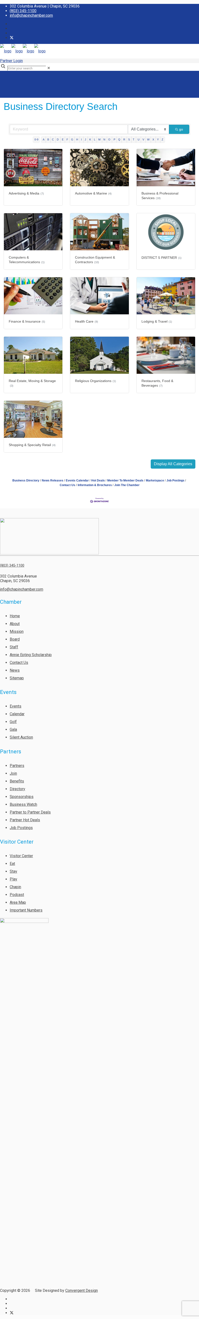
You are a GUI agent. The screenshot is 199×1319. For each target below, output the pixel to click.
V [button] (143, 139)
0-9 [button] (36, 139)
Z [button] (162, 139)
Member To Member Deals (125, 480)
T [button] (133, 139)
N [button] (104, 139)
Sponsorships (21, 796)
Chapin (15, 887)
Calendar (17, 714)
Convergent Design (81, 1290)
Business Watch (23, 804)
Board (15, 639)
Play (13, 879)
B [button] (48, 139)
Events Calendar (77, 480)
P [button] (114, 139)
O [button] (109, 139)
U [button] (139, 139)
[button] (173, 464)
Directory (17, 789)
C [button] (53, 139)
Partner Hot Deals (25, 820)
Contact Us (19, 662)
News (15, 670)
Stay (13, 871)
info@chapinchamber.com (31, 15)
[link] (48, 68)
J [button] (85, 139)
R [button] (124, 139)
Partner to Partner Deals (30, 812)
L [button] (94, 139)
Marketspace (155, 480)
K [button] (90, 139)
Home (15, 616)
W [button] (148, 139)
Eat (12, 863)
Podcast (17, 894)
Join (13, 773)
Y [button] (158, 139)
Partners (17, 765)
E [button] (63, 139)
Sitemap (17, 678)
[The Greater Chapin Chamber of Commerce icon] (12, 37)
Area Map (18, 902)
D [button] (58, 139)
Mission (17, 631)
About (15, 623)
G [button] (72, 139)
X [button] (153, 139)
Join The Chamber (127, 485)
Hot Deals (98, 480)
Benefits (17, 781)
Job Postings (175, 480)
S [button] (129, 139)
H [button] (77, 139)
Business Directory (25, 480)
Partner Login (11, 60)
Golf (13, 721)
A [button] (43, 139)
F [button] (67, 139)
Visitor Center (21, 856)
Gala (13, 729)
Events (15, 706)
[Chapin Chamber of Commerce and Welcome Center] (23, 51)
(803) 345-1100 (23, 10)
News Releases (52, 480)
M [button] (99, 139)
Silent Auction (21, 737)
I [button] (81, 139)
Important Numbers (26, 910)
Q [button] (119, 139)
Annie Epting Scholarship (31, 654)
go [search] (181, 129)
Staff (14, 647)
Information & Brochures (95, 485)
